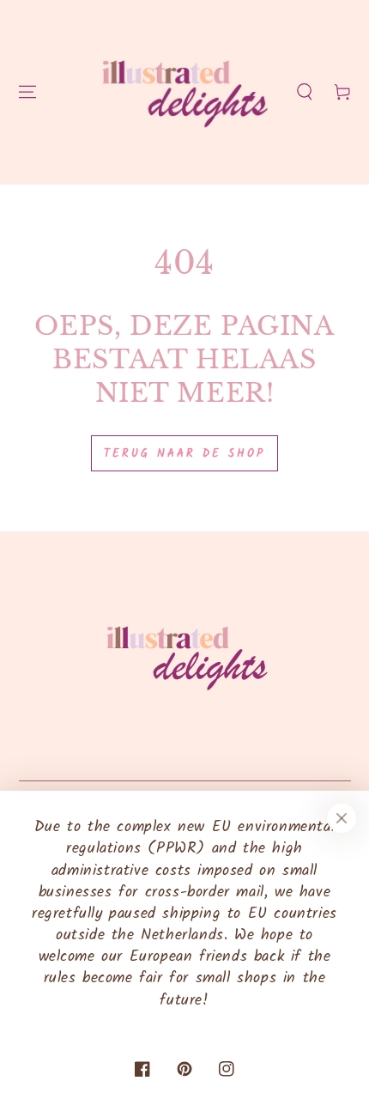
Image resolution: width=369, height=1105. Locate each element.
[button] (305, 91)
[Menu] (27, 91)
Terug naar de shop (184, 454)
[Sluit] (341, 818)
